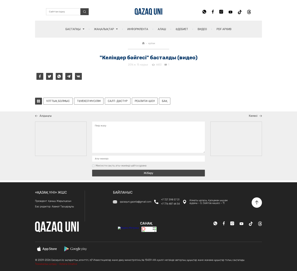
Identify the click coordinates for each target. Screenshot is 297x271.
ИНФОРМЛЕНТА (137, 29)
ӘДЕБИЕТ (182, 29)
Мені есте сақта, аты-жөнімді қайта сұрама (121, 165)
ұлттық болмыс (58, 101)
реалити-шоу (145, 101)
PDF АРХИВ (224, 29)
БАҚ (164, 101)
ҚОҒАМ (151, 43)
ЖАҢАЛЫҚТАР (104, 29)
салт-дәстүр (118, 101)
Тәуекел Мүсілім (89, 101)
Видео (202, 29)
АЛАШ (162, 29)
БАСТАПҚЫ (73, 29)
